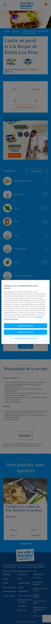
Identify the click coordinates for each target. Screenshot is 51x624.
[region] (25, 312)
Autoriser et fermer (25, 332)
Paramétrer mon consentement (25, 338)
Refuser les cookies (25, 326)
